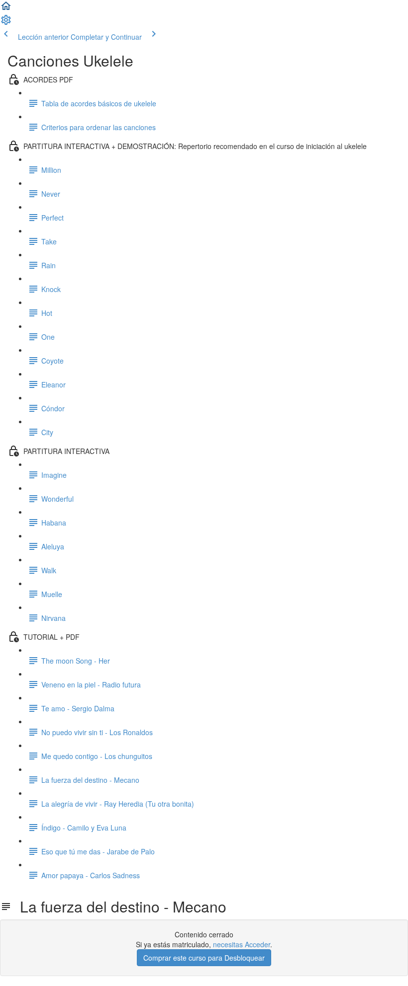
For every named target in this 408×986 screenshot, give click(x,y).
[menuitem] (6, 23)
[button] (6, 9)
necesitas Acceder (241, 944)
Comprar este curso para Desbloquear (204, 958)
